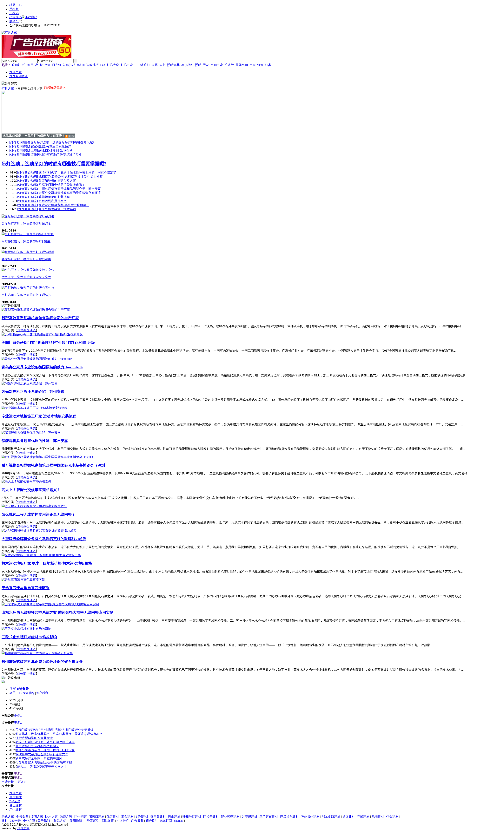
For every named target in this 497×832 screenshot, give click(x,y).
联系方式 (60, 820)
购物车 (14, 21)
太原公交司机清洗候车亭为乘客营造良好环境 (70, 192)
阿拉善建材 (211, 816)
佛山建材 (15, 805)
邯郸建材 (142, 816)
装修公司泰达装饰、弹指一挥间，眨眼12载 (45, 750)
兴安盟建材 (249, 816)
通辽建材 (348, 816)
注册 (12, 689)
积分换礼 (152, 820)
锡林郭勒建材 (230, 816)
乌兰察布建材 (268, 816)
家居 (155, 65)
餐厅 (30, 65)
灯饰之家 (127, 65)
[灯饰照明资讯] (19, 146)
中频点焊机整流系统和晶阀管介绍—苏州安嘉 (70, 188)
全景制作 (15, 797)
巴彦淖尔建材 (289, 816)
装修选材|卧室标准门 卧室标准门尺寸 (56, 154)
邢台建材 (127, 816)
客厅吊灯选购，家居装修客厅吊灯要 (26, 223)
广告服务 (137, 820)
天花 (206, 65)
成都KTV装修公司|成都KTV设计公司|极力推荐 (71, 176)
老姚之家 (8, 816)
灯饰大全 (113, 65)
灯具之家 (8, 88)
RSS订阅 (166, 820)
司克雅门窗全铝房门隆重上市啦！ (62, 184)
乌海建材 (378, 816)
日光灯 (56, 65)
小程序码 (15, 17)
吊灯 (47, 65)
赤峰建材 (363, 816)
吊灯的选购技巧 (88, 65)
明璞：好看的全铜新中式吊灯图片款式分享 (45, 742)
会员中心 (15, 693)
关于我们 (43, 820)
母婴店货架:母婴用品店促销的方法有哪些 (44, 762)
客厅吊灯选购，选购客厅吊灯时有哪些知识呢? (62, 142)
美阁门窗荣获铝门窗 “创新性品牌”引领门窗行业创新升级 (55, 729)
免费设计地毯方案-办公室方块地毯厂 (64, 205)
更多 (22, 781)
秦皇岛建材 (158, 816)
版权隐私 (92, 820)
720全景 (14, 801)
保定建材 (113, 816)
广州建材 (15, 809)
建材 (162, 65)
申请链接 (8, 781)
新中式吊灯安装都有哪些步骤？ (37, 746)
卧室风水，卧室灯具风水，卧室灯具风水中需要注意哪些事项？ (59, 734)
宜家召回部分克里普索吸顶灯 (51, 146)
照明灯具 (173, 65)
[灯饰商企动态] (27, 172)
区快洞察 (80, 816)
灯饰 (260, 65)
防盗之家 (66, 816)
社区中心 (15, 5)
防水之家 (51, 816)
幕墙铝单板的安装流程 (54, 197)
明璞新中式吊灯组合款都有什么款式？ (42, 754)
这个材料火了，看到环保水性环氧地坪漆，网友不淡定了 (77, 172)
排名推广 (122, 820)
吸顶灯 (16, 65)
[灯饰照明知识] (19, 142)
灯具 (268, 65)
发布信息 (29, 693)
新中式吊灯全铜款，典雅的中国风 (39, 758)
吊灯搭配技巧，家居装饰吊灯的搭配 (26, 241)
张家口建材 (96, 816)
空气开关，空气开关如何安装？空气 (26, 277)
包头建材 (392, 816)
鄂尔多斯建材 (331, 816)
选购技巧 (69, 65)
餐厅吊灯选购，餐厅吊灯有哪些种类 (26, 259)
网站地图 (108, 820)
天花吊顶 (241, 65)
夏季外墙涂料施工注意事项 (57, 209)
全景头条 (22, 816)
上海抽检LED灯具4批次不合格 (52, 150)
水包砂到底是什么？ (53, 201)
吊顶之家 (217, 65)
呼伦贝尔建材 (310, 816)
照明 (198, 65)
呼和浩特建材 (191, 816)
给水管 (229, 65)
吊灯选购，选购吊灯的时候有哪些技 (26, 295)
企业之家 (29, 820)
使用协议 (76, 820)
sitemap (178, 820)
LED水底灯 (142, 65)
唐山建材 (174, 816)
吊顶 (252, 65)
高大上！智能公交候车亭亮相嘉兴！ (42, 766)
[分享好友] (9, 84)
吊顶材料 (187, 65)
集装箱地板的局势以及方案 (57, 180)
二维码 (14, 13)
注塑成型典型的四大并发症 (34, 738)
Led (102, 65)
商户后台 (42, 693)
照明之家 (37, 816)
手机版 (14, 9)
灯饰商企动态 (26, 330)
